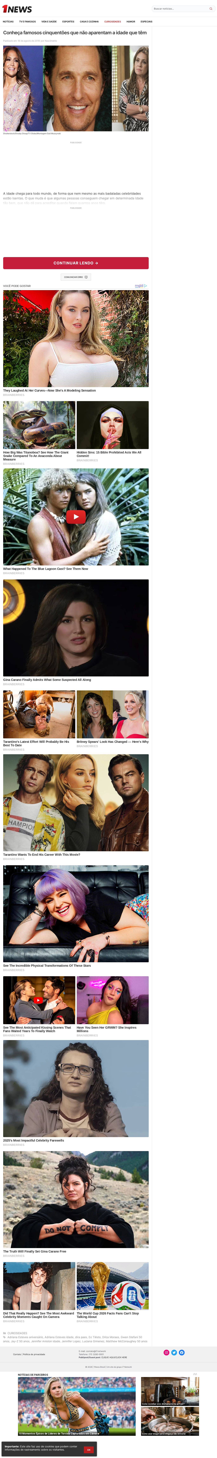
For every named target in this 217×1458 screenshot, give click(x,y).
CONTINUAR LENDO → (76, 263)
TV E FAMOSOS (27, 21)
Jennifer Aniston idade (45, 1341)
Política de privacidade (34, 1354)
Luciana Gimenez (93, 1341)
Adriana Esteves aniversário (25, 1337)
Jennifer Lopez (71, 1341)
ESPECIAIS (146, 21)
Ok (88, 1449)
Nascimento (51, 40)
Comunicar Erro (73, 277)
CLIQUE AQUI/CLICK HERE (114, 1357)
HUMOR (131, 21)
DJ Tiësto (95, 1337)
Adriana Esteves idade (59, 1337)
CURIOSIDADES (112, 21)
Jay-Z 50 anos (20, 1341)
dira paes (81, 1337)
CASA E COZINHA (89, 21)
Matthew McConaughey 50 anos (126, 1341)
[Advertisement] (76, 166)
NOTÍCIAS (8, 21)
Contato (17, 1354)
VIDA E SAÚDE (49, 21)
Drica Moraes (110, 1337)
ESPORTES (68, 21)
